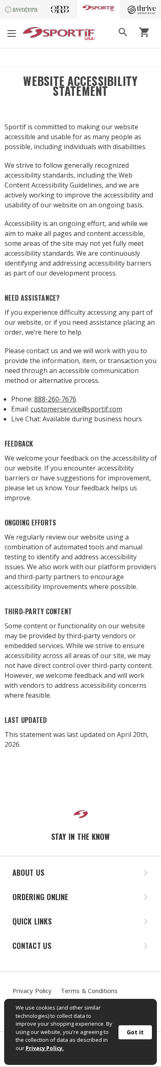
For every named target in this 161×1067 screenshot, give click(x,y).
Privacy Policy (32, 990)
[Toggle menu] (11, 33)
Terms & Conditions (89, 990)
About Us (28, 872)
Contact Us (31, 945)
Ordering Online (40, 896)
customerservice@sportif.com (76, 408)
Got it (135, 1032)
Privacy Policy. (45, 1048)
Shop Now (132, 57)
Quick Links (32, 921)
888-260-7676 (55, 399)
